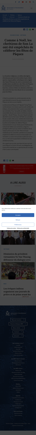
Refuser (18, 220)
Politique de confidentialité (23, 228)
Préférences (18, 224)
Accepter (18, 215)
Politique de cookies (11, 228)
